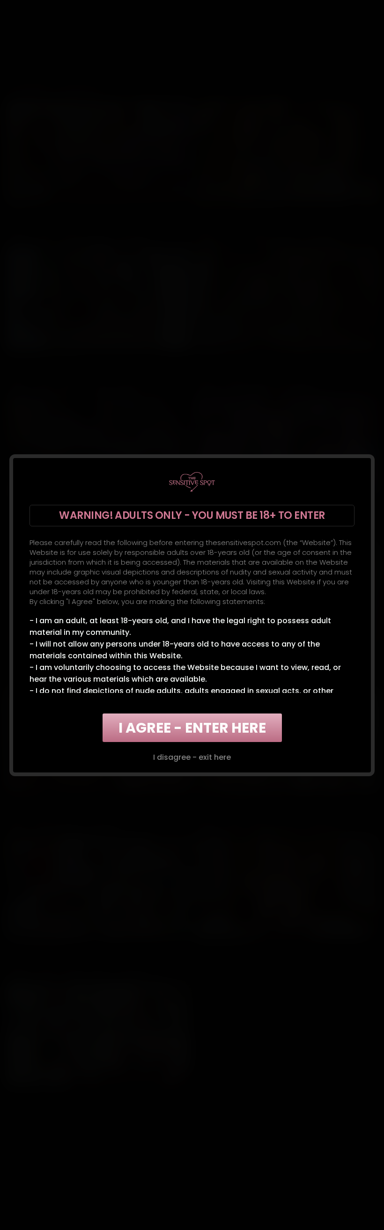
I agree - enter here (192, 728)
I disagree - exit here (192, 757)
